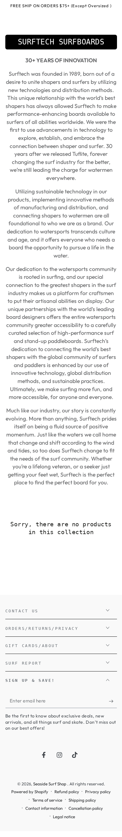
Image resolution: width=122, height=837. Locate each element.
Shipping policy (82, 800)
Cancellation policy (86, 808)
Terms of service (47, 800)
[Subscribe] (113, 701)
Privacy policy (98, 791)
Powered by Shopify (29, 791)
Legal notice (64, 816)
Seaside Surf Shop (50, 783)
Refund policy (66, 791)
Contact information (44, 808)
